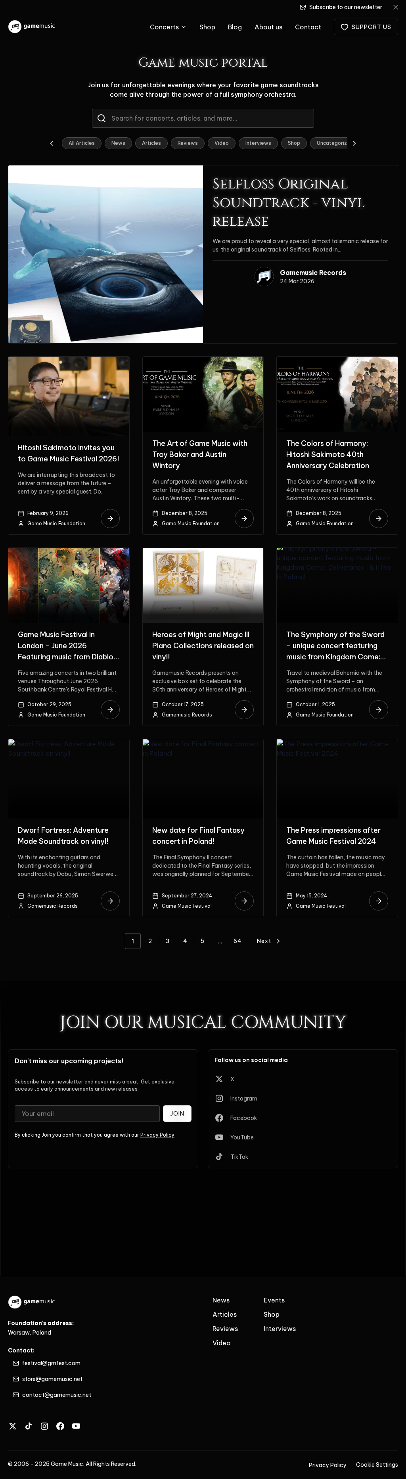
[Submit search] (101, 118)
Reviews (188, 143)
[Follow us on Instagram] (44, 1426)
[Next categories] (354, 143)
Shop (207, 27)
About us (268, 27)
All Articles (82, 143)
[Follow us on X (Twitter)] (12, 1426)
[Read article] (110, 518)
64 (238, 941)
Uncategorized (335, 143)
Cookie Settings (377, 1464)
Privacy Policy (157, 1135)
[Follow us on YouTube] (76, 1426)
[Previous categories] (52, 143)
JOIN (177, 1113)
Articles (151, 143)
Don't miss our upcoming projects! (69, 1061)
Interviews (258, 143)
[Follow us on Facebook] (60, 1426)
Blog (235, 27)
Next (264, 941)
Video (221, 143)
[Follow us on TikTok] (28, 1426)
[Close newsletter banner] (396, 7)
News (118, 143)
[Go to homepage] (32, 27)
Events (274, 1300)
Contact (308, 27)
